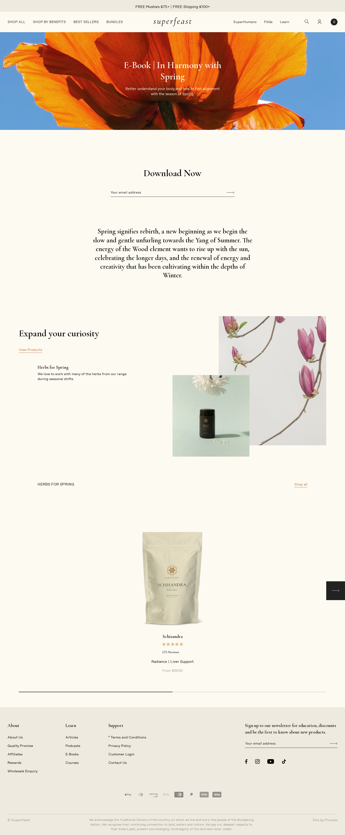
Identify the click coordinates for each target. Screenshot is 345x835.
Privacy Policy (119, 746)
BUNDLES (114, 22)
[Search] (306, 22)
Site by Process (325, 820)
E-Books (72, 754)
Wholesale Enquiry (23, 771)
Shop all (300, 484)
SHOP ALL (16, 22)
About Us (15, 737)
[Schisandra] (172, 578)
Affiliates (15, 754)
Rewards (14, 763)
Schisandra (173, 636)
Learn (284, 22)
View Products (30, 350)
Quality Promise (20, 746)
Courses (72, 763)
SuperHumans (245, 22)
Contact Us (117, 763)
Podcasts (72, 746)
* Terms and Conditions (127, 737)
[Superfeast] (172, 21)
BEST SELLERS (86, 22)
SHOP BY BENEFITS (49, 22)
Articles (71, 737)
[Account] (319, 22)
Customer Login (121, 754)
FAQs (268, 22)
